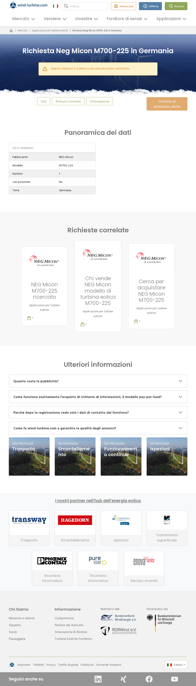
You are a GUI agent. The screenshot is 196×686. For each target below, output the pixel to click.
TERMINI (38, 664)
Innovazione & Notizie (71, 632)
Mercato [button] (20, 18)
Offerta (153, 6)
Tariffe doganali (68, 664)
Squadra (15, 625)
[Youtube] (174, 679)
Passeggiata (17, 638)
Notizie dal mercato (69, 625)
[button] (55, 6)
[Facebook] (149, 679)
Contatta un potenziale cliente (167, 104)
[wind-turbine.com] (11, 31)
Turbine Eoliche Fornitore (73, 638)
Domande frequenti (108, 664)
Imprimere (23, 664)
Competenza (64, 618)
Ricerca (179, 6)
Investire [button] (83, 18)
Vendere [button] (52, 18)
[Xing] (123, 679)
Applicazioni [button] (168, 18)
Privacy (51, 664)
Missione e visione (22, 618)
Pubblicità (87, 664)
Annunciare (126, 6)
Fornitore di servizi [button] (124, 18)
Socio (13, 632)
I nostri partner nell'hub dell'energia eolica (98, 501)
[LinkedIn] (98, 679)
